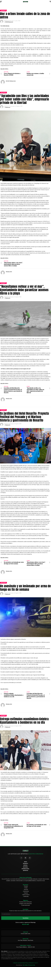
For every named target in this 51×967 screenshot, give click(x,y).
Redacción (7, 107)
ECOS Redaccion (9, 22)
